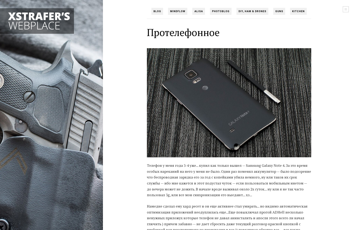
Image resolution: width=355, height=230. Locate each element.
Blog (157, 11)
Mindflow (177, 11)
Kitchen (298, 11)
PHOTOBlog (220, 11)
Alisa (198, 11)
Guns (279, 11)
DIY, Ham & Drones (252, 11)
